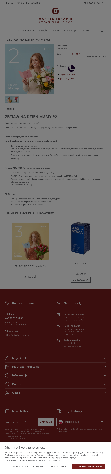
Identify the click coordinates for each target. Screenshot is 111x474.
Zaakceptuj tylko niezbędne (26, 466)
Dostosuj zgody (58, 466)
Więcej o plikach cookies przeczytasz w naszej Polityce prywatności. (33, 460)
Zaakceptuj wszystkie (88, 466)
